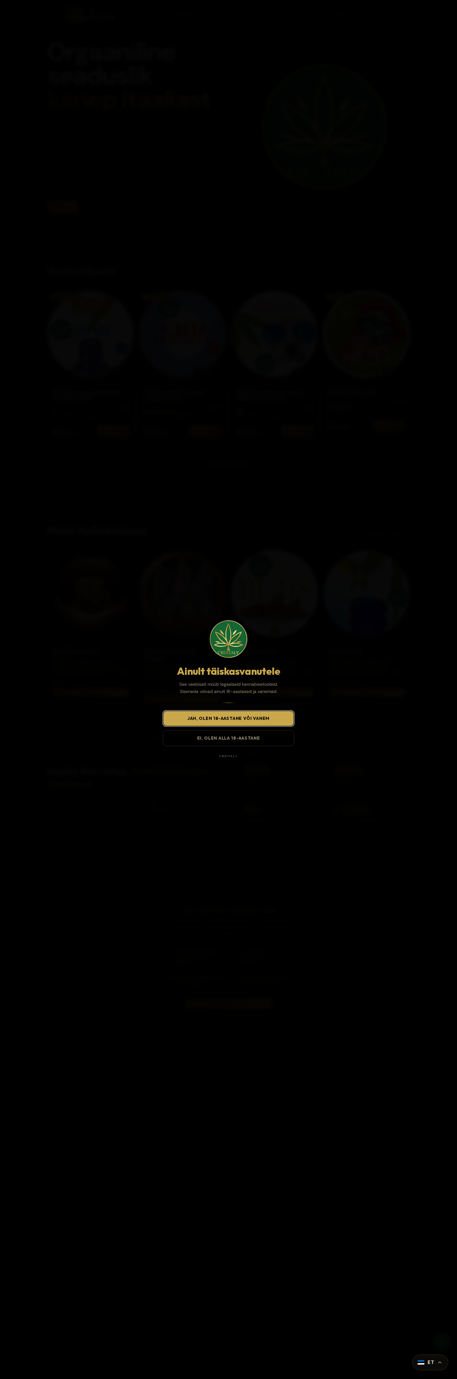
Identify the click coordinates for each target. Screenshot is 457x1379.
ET (431, 1362)
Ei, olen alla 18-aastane (228, 738)
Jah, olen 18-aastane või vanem (228, 718)
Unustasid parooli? (274, 1345)
